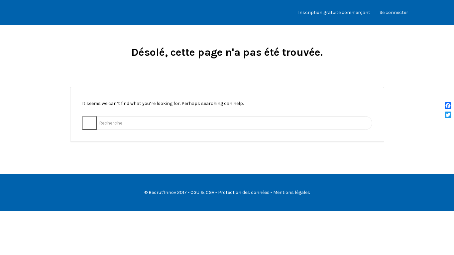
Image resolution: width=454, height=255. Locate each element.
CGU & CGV (202, 192)
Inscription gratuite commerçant (334, 12)
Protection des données (244, 192)
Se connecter (394, 12)
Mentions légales (291, 192)
